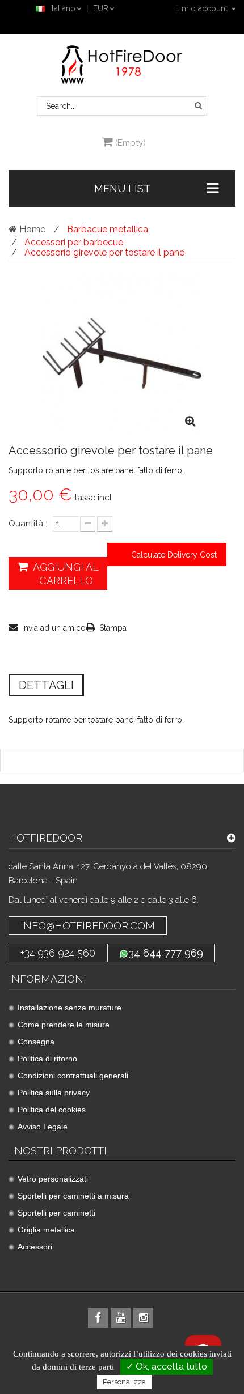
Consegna (36, 1041)
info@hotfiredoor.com (87, 926)
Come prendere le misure (64, 1024)
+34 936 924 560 (57, 953)
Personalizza (124, 1382)
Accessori (35, 1246)
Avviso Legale (43, 1126)
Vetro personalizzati (53, 1178)
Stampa (113, 627)
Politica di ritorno (47, 1058)
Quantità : (28, 523)
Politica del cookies (52, 1109)
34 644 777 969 (165, 953)
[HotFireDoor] (122, 64)
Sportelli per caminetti (56, 1212)
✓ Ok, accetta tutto (166, 1366)
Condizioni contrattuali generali (73, 1075)
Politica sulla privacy (54, 1092)
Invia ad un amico (54, 627)
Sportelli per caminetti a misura (73, 1195)
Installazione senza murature (69, 1007)
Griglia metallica (46, 1229)
